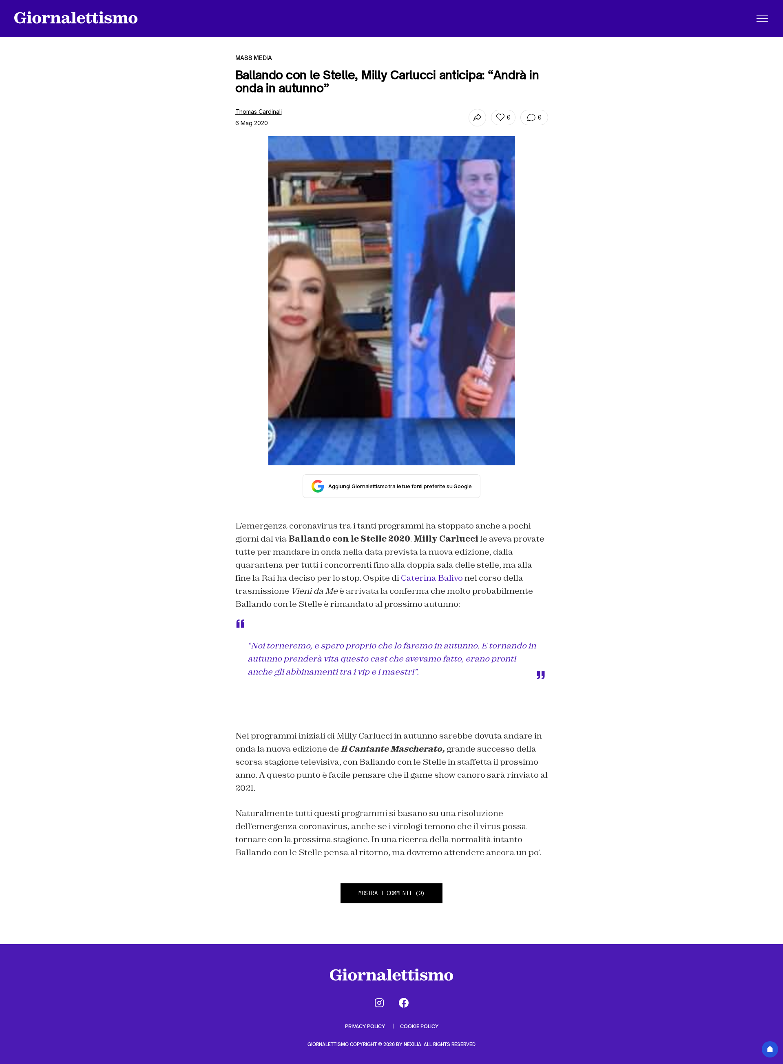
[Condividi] (477, 117)
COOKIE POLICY (419, 1026)
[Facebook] (404, 1003)
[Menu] (762, 18)
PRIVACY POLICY (365, 1026)
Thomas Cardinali (258, 111)
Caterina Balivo (432, 578)
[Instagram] (379, 1003)
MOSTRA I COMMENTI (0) (391, 893)
